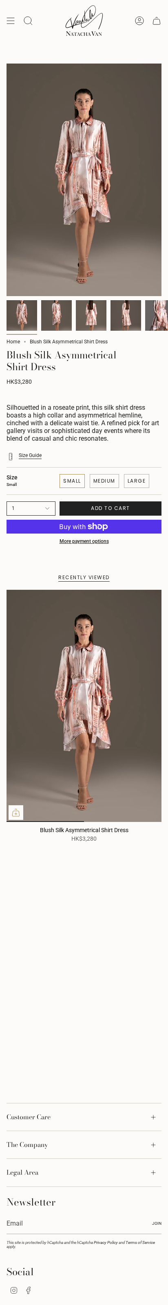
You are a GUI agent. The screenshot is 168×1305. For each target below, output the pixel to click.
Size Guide (30, 455)
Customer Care (29, 1117)
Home (13, 342)
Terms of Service (140, 1242)
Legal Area (22, 1172)
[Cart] (156, 21)
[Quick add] (16, 812)
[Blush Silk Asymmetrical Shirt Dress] (84, 706)
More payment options (84, 541)
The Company (27, 1144)
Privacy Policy (106, 1242)
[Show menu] (10, 21)
